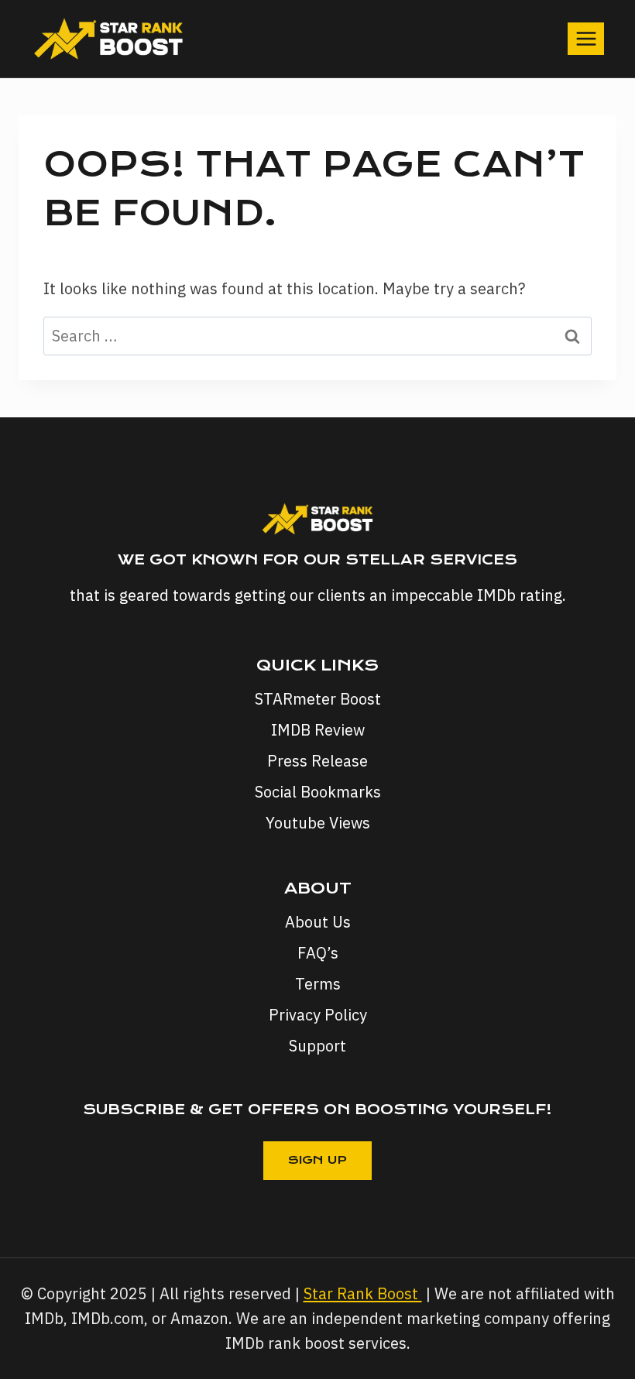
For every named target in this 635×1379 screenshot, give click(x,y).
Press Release (317, 760)
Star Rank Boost (363, 1293)
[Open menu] (586, 38)
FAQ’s (317, 952)
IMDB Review (318, 729)
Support (317, 1045)
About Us (318, 921)
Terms (318, 983)
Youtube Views (318, 822)
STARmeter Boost (318, 698)
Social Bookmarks (318, 791)
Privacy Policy (318, 1014)
